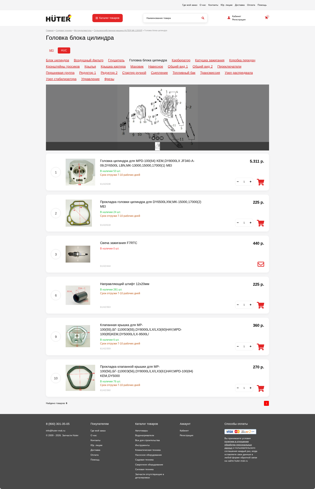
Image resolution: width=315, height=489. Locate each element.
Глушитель (116, 60)
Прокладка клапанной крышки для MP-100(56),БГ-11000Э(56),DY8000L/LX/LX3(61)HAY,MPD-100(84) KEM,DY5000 (146, 371)
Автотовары (141, 430)
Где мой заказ (189, 5)
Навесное (155, 66)
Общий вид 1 (178, 66)
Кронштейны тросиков (63, 66)
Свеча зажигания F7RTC (118, 243)
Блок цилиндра (57, 60)
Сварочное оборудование (149, 464)
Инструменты (142, 445)
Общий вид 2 (203, 66)
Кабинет (236, 16)
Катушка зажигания (209, 60)
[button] (153, 138)
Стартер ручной (134, 72)
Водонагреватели (144, 435)
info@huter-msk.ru (55, 430)
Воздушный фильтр (88, 60)
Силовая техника (144, 469)
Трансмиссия (210, 72)
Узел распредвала (239, 72)
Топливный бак (184, 72)
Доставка (240, 5)
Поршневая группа (60, 72)
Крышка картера (113, 66)
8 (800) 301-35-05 (58, 423)
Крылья (90, 66)
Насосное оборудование (148, 455)
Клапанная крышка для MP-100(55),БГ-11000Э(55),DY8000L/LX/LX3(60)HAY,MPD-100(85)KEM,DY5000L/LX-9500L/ (141, 329)
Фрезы (109, 79)
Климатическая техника (148, 450)
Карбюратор (181, 60)
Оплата (251, 5)
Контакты (213, 5)
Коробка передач (242, 60)
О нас (203, 5)
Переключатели (229, 66)
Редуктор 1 (87, 72)
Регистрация (239, 19)
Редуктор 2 (109, 72)
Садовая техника (144, 459)
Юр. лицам (226, 5)
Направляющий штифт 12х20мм (124, 284)
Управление (90, 79)
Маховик (137, 66)
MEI (51, 50)
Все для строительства (147, 440)
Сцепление (159, 72)
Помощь (262, 5)
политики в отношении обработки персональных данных (238, 444)
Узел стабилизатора (61, 79)
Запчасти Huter (70, 435)
